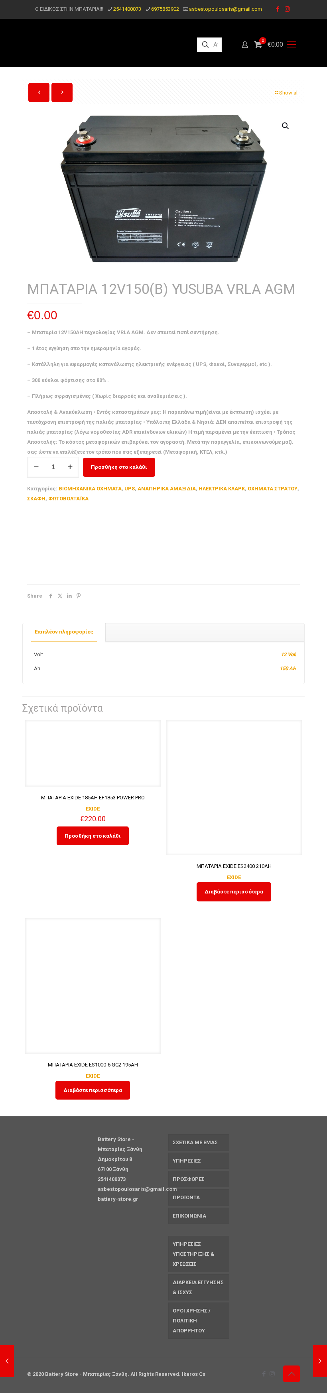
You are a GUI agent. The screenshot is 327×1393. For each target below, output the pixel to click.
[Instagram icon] (287, 9)
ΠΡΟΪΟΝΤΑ (186, 1197)
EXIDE (93, 809)
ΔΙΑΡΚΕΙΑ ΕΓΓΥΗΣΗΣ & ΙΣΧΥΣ (198, 1287)
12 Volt (288, 654)
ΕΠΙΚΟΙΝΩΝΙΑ (189, 1216)
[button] (286, 126)
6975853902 (165, 9)
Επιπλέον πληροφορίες (64, 632)
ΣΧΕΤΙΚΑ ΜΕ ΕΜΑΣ (195, 1142)
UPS (129, 489)
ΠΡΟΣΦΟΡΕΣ (189, 1179)
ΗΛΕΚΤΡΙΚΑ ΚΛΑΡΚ (222, 489)
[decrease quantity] (36, 467)
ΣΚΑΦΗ (36, 499)
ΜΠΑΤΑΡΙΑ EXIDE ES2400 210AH (234, 866)
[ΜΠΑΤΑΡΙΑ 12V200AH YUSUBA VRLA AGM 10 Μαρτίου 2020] (320, 1361)
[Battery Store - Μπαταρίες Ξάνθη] (105, 45)
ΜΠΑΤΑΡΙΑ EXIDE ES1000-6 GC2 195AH (93, 1065)
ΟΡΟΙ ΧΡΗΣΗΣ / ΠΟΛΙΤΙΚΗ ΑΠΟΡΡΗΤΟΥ (192, 1321)
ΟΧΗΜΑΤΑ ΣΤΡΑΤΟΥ (272, 489)
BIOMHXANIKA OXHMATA (90, 489)
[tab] (64, 632)
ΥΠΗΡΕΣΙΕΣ (187, 1161)
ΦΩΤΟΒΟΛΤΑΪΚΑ (68, 499)
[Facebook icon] (277, 9)
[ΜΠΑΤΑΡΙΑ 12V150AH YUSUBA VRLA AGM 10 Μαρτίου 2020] (7, 1361)
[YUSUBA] (87, 545)
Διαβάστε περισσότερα (234, 892)
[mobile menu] (291, 44)
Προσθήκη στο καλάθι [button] (93, 836)
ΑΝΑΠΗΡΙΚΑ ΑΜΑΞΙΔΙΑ (167, 489)
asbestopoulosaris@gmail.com (225, 9)
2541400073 (127, 9)
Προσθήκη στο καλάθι (119, 467)
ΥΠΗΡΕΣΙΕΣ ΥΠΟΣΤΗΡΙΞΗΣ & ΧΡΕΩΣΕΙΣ (194, 1254)
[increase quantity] (70, 467)
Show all (289, 93)
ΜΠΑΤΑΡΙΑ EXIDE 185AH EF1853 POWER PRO (93, 798)
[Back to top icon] (291, 1373)
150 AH (288, 668)
